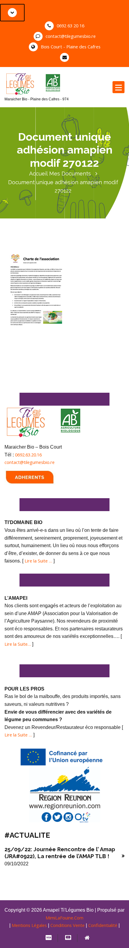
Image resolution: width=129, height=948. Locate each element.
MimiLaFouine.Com (64, 918)
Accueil (38, 173)
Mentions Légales (29, 925)
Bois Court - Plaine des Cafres (70, 47)
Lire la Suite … (38, 561)
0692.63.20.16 (28, 455)
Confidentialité (102, 925)
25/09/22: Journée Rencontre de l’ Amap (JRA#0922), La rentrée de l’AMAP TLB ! (59, 852)
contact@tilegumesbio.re (71, 36)
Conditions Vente (67, 925)
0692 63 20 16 (70, 26)
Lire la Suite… (17, 644)
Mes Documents (70, 173)
